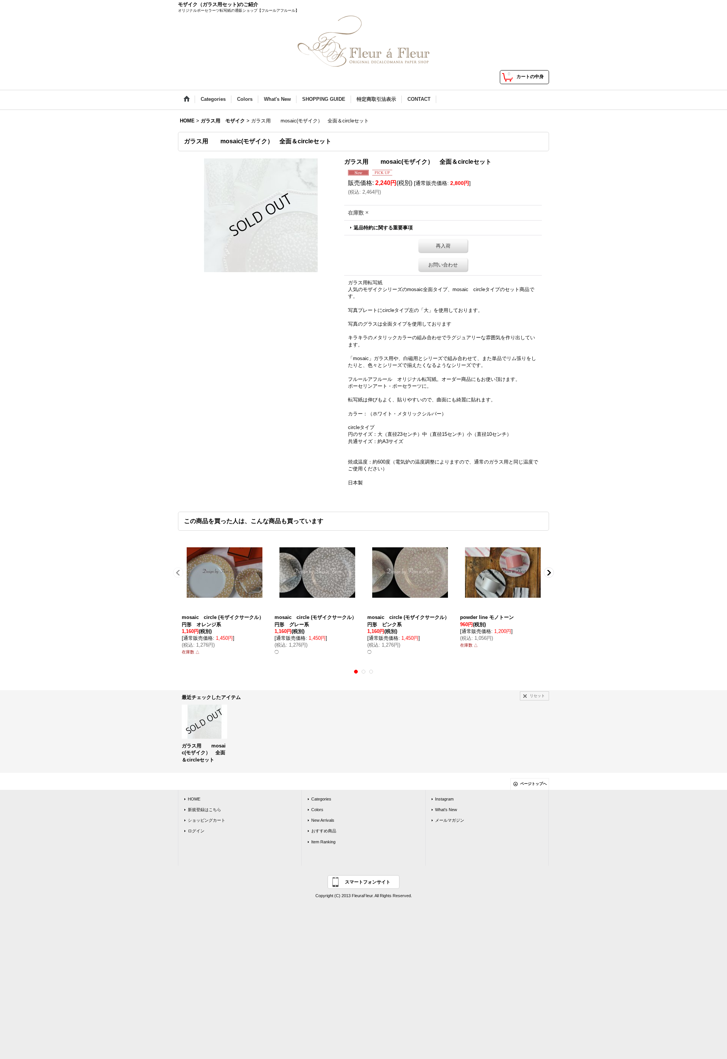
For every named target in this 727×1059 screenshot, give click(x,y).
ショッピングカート (206, 820)
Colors (317, 809)
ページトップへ (533, 784)
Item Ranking (323, 842)
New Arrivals (322, 820)
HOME (194, 799)
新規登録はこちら (204, 809)
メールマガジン (449, 820)
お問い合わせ (443, 265)
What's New (446, 809)
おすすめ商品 (323, 831)
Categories (321, 799)
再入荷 (443, 246)
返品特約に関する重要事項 (383, 227)
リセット (537, 696)
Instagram (444, 799)
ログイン (196, 831)
